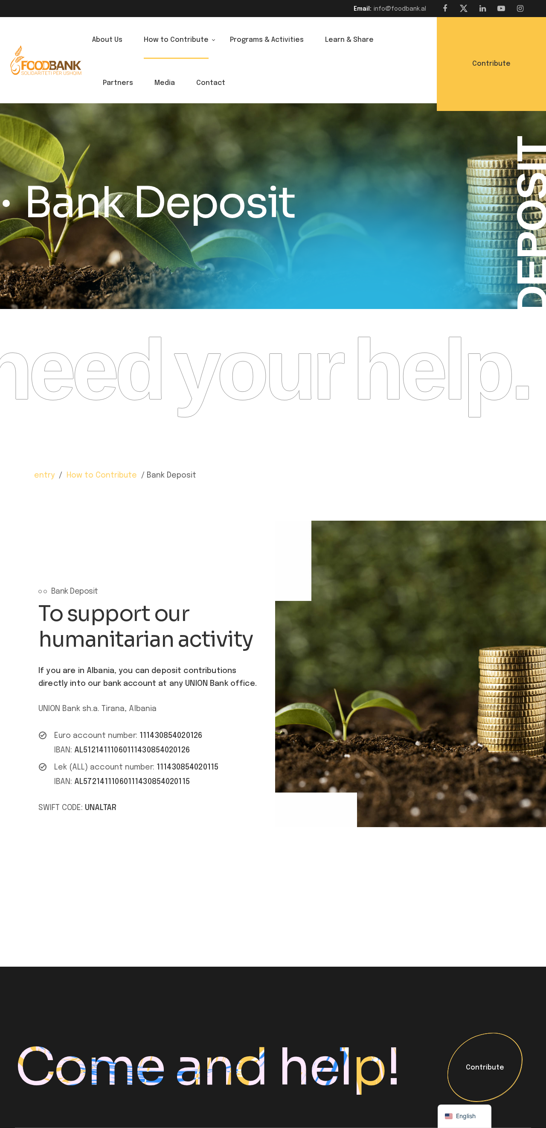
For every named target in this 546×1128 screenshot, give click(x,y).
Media (164, 83)
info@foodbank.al (400, 9)
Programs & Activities (267, 40)
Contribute (485, 1068)
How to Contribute (176, 40)
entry (44, 475)
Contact (210, 83)
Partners (118, 83)
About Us (107, 40)
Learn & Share (349, 40)
